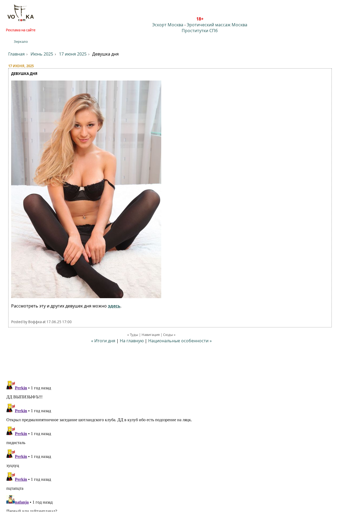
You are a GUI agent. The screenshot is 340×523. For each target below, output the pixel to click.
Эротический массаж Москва (217, 25)
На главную (132, 341)
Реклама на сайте (21, 30)
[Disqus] (170, 445)
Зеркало (21, 41)
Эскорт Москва (167, 25)
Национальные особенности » (180, 341)
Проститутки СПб (200, 30)
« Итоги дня (103, 341)
